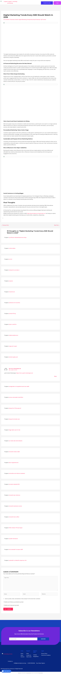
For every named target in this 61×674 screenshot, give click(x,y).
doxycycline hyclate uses (14, 419)
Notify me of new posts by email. (11, 605)
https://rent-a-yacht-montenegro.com (24, 373)
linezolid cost (12, 291)
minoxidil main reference (14, 495)
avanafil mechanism (13, 538)
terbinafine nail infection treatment (17, 473)
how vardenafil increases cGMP (16, 549)
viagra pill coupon (13, 346)
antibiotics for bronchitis (14, 302)
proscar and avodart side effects (16, 397)
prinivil (10, 259)
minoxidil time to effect (14, 517)
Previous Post (5, 225)
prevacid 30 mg (12, 313)
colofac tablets (12, 248)
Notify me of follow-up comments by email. (14, 602)
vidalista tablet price (13, 335)
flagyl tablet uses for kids (14, 430)
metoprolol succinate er (14, 270)
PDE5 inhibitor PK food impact (15, 527)
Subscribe (43, 638)
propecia (11, 281)
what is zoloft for (13, 324)
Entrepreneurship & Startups (33, 19)
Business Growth (14, 19)
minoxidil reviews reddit (14, 451)
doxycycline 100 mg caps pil (15, 408)
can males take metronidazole (15, 440)
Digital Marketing (23, 19)
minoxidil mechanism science (15, 506)
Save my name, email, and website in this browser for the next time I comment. (22, 598)
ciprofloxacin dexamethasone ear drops (17, 237)
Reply (55, 376)
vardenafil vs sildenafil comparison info (18, 560)
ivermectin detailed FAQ (14, 484)
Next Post (57, 225)
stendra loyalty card (13, 357)
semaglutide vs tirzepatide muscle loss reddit (19, 386)
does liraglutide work (13, 462)
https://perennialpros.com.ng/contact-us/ (36, 213)
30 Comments (6, 19)
